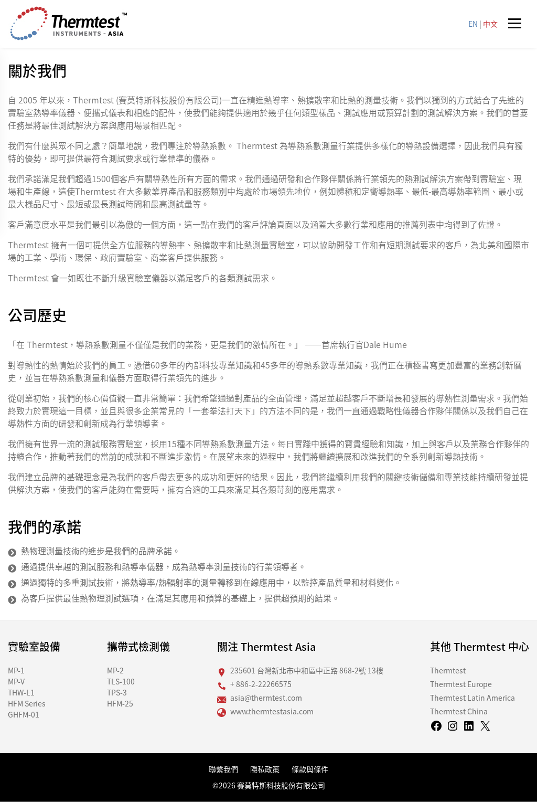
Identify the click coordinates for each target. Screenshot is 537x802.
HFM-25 (120, 703)
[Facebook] (436, 729)
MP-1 (16, 670)
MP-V (16, 681)
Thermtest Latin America (472, 697)
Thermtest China (459, 711)
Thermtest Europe (461, 684)
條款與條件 (310, 769)
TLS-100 (121, 681)
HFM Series (27, 703)
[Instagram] (452, 729)
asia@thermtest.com (266, 697)
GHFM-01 (23, 714)
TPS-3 (117, 692)
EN (473, 23)
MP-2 (115, 670)
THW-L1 (21, 692)
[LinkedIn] (469, 729)
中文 (490, 23)
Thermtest (448, 670)
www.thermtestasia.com (272, 711)
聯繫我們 (223, 769)
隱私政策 (265, 769)
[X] (485, 729)
